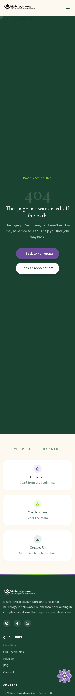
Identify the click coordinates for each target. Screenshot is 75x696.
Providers (9, 645)
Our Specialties (13, 652)
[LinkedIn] (27, 623)
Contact (8, 672)
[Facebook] (17, 623)
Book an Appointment (37, 268)
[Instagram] (6, 623)
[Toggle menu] (68, 7)
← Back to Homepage (38, 253)
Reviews (8, 659)
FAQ (6, 665)
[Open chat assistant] (64, 676)
